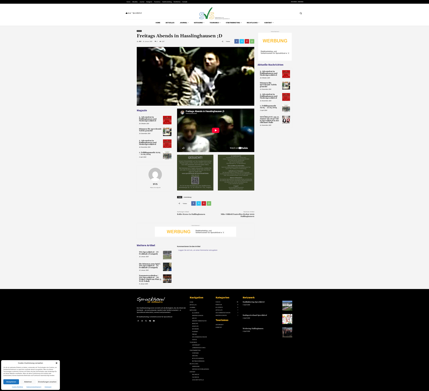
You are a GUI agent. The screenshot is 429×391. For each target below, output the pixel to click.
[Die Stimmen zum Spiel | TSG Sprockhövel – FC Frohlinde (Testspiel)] (167, 267)
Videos (139, 31)
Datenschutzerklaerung (33, 387)
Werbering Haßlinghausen (253, 329)
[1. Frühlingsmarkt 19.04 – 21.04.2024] (167, 155)
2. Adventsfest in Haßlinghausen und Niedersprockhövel (147, 142)
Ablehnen (28, 382)
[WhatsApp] (252, 41)
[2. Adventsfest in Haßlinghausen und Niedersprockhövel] (167, 143)
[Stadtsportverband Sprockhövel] (287, 319)
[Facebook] (236, 41)
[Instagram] (142, 321)
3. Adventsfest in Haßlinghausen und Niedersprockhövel (147, 119)
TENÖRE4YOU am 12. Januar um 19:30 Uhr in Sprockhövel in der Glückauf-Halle (269, 120)
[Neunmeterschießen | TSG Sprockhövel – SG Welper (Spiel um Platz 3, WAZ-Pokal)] (167, 278)
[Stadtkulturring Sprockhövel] (287, 306)
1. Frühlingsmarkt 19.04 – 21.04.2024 (149, 153)
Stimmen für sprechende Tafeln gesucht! (150, 130)
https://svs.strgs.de (155, 187)
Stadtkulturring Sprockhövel (253, 302)
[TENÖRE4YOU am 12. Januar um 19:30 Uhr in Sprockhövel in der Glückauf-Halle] (286, 120)
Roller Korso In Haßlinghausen (191, 214)
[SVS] (155, 174)
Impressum (48, 387)
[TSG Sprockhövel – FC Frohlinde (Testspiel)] (167, 255)
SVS (140, 41)
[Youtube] (153, 321)
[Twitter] (242, 41)
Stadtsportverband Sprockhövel (255, 315)
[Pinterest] (247, 41)
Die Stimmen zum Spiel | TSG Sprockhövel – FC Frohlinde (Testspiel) (150, 266)
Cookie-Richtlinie (17, 387)
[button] (56, 363)
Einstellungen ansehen (47, 382)
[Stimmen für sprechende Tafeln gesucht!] (167, 132)
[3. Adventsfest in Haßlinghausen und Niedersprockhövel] (167, 120)
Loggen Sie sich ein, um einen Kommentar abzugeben (197, 250)
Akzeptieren (11, 382)
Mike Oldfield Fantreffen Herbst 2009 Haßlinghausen (237, 215)
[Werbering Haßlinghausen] (287, 332)
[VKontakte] (150, 321)
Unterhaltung (187, 197)
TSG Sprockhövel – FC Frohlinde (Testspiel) (149, 253)
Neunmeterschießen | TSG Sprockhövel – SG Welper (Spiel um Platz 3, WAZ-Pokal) (150, 278)
